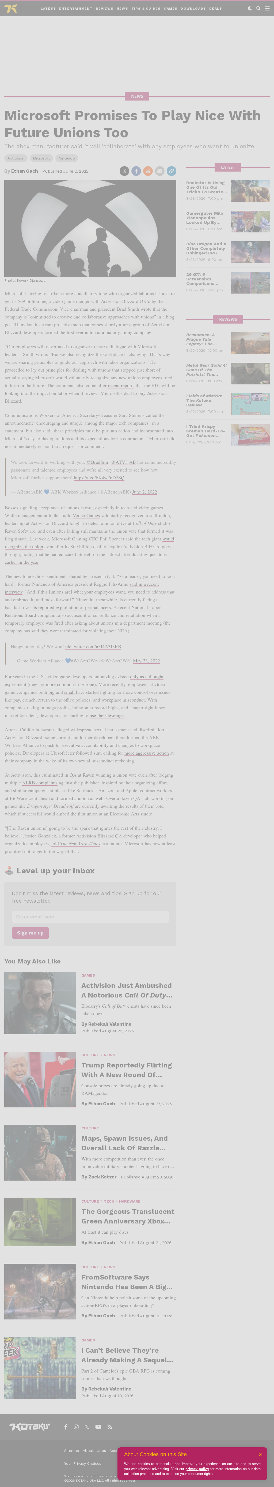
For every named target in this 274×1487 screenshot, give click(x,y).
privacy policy (197, 1469)
